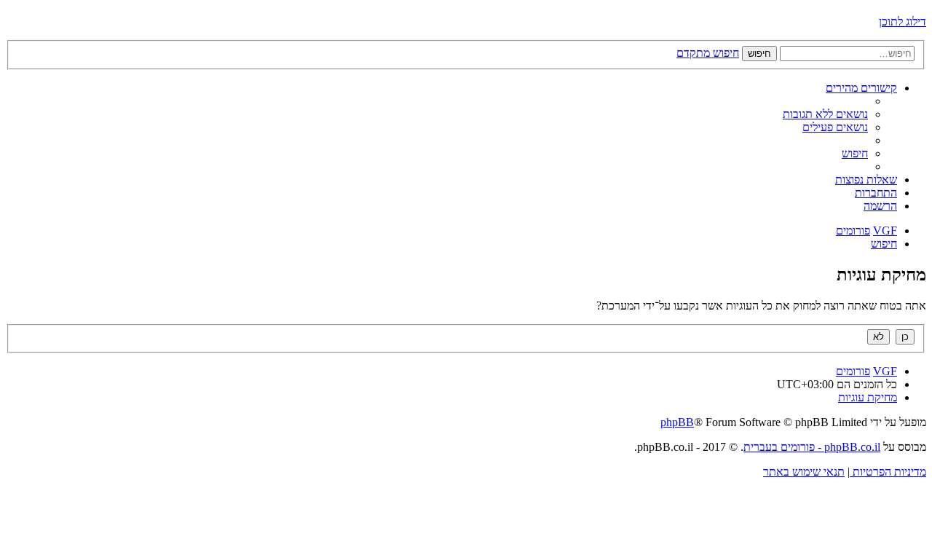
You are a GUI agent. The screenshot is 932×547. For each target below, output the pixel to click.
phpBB (677, 422)
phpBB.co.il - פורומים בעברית (811, 447)
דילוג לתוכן (902, 21)
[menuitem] (825, 114)
